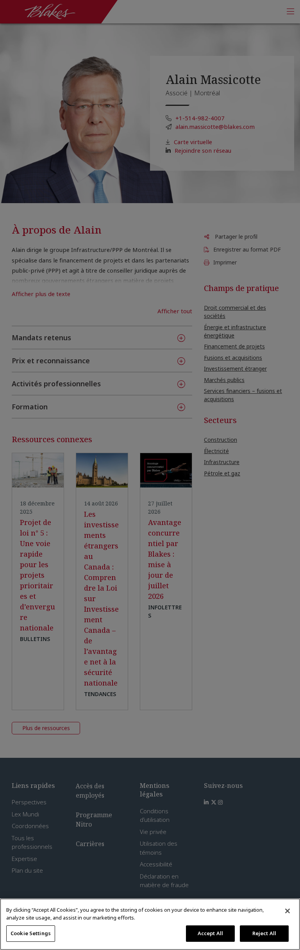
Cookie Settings (31, 933)
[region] (150, 924)
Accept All (210, 933)
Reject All (264, 933)
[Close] (287, 911)
